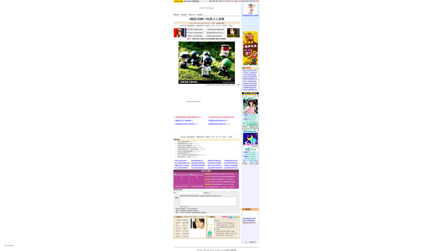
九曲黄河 (231, 187)
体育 (214, 1)
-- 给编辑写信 (252, 242)
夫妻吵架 (230, 179)
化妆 (244, 218)
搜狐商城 (247, 209)
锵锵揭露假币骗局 (216, 184)
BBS (254, 1)
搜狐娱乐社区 (220, 23)
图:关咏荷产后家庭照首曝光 (194, 29)
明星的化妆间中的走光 (182, 186)
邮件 (247, 1)
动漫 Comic (192, 14)
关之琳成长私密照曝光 (197, 186)
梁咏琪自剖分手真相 (228, 174)
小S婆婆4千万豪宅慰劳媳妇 (194, 36)
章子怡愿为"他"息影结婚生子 (195, 33)
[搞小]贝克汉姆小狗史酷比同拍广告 (188, 155)
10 (233, 85)
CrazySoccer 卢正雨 (228, 184)
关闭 (230, 25)
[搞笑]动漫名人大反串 (184, 157)
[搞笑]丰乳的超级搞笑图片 (185, 151)
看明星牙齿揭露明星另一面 (219, 179)
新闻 (210, 1)
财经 (220, 1)
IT (223, 1)
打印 (224, 25)
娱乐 (217, 1)
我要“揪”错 (200, 25)
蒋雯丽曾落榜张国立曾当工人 (215, 33)
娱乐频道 (184, 14)
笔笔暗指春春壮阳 (216, 174)
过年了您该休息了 (223, 187)
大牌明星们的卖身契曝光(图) (215, 29)
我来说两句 (191, 25)
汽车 (226, 1)
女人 (232, 1)
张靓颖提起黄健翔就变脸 (227, 176)
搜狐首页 (176, 14)
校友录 (244, 1)
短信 (236, 1)
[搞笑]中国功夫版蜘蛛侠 (185, 145)
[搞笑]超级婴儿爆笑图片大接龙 (187, 147)
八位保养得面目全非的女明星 (214, 182)
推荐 (207, 25)
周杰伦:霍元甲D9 (251, 222)
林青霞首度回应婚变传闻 (214, 36)
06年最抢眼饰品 (250, 220)
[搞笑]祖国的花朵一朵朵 (185, 143)
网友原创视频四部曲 (211, 187)
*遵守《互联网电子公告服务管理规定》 (187, 210)
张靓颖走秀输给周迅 (229, 182)
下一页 (237, 85)
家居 (244, 220)
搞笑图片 (200, 14)
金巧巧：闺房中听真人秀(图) (195, 39)
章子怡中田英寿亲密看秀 (212, 176)
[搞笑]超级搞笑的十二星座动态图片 (188, 149)
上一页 (207, 85)
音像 (244, 222)
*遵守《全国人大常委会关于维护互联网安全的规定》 (191, 212)
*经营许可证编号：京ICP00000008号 (186, 209)
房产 (229, 1)
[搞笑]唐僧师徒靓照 (183, 141)
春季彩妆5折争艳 (251, 218)
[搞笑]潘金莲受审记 (183, 153)
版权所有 (233, 250)
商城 (251, 1)
